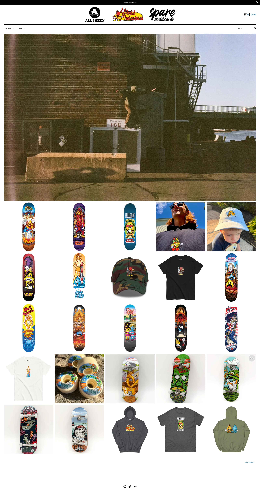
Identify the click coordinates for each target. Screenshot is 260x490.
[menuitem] (9, 28)
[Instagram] (125, 486)
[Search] (255, 28)
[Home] (130, 14)
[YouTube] (135, 486)
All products (249, 462)
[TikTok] (130, 486)
